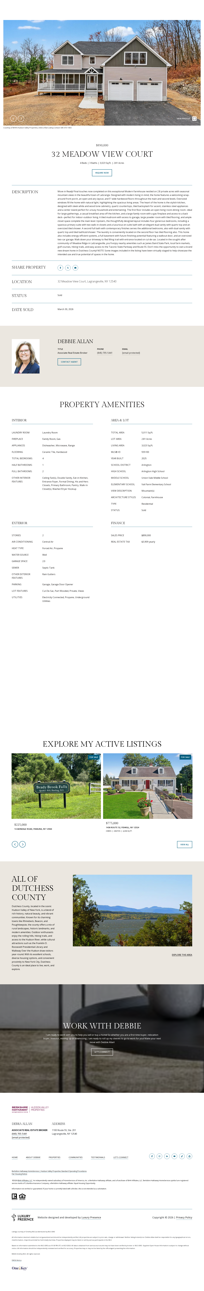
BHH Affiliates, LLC (25, 1180)
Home (15, 1157)
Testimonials (98, 1157)
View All (184, 844)
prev (13, 118)
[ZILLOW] (189, 1156)
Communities (76, 1157)
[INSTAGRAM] (159, 1156)
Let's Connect (120, 1157)
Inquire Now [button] (102, 172)
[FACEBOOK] (152, 1156)
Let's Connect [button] (102, 1052)
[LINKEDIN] (167, 1156)
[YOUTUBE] (174, 1156)
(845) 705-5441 (104, 352)
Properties (54, 1157)
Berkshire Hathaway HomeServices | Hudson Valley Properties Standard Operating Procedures (49, 1171)
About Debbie (33, 1157)
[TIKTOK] (182, 1156)
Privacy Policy (184, 1217)
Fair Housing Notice (19, 1174)
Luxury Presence (91, 1217)
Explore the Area (182, 954)
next (21, 118)
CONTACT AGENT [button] (69, 361)
